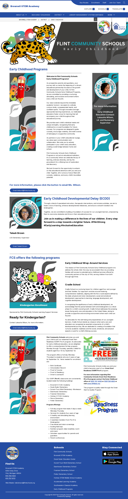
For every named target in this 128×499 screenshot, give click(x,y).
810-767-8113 (10, 478)
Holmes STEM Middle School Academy (68, 478)
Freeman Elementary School (64, 470)
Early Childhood (57, 20)
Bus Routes (84, 3)
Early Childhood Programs (63, 489)
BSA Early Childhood (41, 15)
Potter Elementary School (63, 474)
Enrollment (95, 3)
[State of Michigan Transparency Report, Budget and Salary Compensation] (104, 26)
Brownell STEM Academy (28, 20)
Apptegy (68, 496)
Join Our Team (115, 3)
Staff (104, 3)
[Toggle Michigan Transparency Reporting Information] (95, 19)
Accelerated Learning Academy (65, 482)
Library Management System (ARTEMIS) (86, 15)
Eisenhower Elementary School (65, 467)
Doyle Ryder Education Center (64, 459)
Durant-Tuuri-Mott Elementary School (67, 463)
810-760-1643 (11, 476)
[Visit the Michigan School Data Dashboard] (119, 26)
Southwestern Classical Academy (66, 485)
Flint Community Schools (63, 452)
